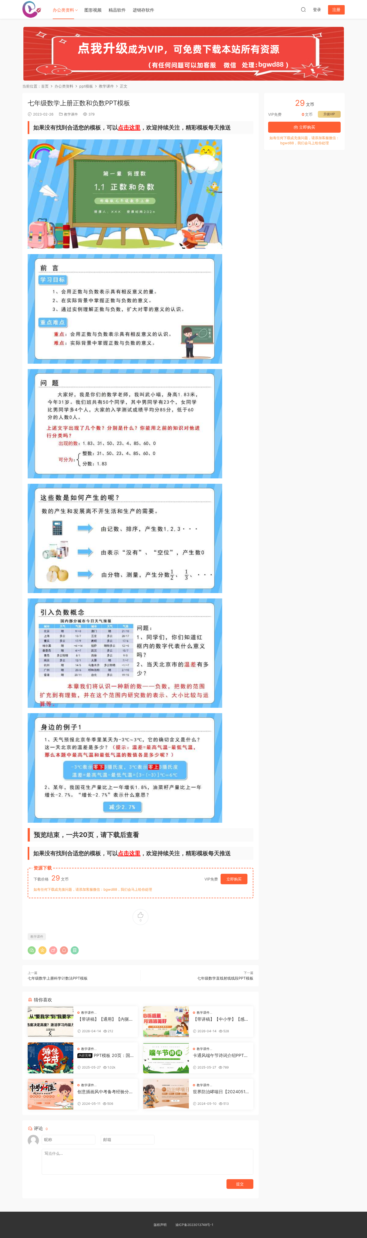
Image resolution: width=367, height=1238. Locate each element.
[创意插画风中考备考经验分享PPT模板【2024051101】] (50, 1094)
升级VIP (329, 114)
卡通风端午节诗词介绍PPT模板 (220, 1055)
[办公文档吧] (31, 9)
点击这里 (129, 127)
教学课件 (71, 114)
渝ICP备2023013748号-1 (194, 1225)
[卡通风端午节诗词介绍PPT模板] (166, 1057)
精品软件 (117, 10)
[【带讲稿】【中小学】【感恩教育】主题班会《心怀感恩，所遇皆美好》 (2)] (166, 1021)
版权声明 (160, 1225)
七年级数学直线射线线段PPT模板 (225, 978)
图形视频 (93, 10)
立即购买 (234, 879)
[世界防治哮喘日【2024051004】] (166, 1094)
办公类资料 (63, 10)
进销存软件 (143, 10)
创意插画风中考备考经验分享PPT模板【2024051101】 (105, 1091)
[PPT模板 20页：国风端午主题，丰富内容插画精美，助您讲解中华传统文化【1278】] (50, 1057)
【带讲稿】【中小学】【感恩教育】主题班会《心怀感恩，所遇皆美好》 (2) (221, 1019)
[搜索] (303, 9)
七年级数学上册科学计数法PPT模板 (58, 978)
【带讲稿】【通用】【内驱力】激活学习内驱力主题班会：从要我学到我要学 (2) (103, 1019)
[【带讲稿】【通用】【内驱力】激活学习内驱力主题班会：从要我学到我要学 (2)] (50, 1021)
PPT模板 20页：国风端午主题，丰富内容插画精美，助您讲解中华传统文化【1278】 (105, 1055)
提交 (240, 1184)
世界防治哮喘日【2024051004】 (220, 1091)
